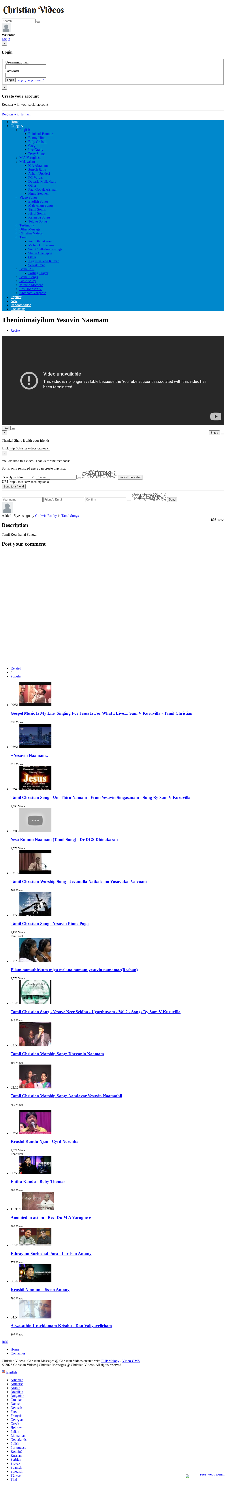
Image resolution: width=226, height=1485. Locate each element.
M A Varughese (30, 157)
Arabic (15, 1388)
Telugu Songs (37, 221)
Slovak (15, 1463)
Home (15, 122)
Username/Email (16, 62)
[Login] (6, 31)
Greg (31, 146)
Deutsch (16, 1408)
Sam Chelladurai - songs (45, 249)
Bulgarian (17, 1396)
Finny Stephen (38, 193)
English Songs (38, 201)
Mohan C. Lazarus (41, 245)
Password (12, 71)
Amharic (17, 1384)
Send (172, 499)
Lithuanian (18, 1435)
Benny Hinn (36, 138)
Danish (16, 1404)
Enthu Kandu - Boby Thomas (38, 1181)
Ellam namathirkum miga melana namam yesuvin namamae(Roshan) (74, 969)
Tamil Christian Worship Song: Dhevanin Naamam (57, 1053)
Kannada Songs (39, 217)
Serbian (16, 1459)
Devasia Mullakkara (42, 181)
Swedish (17, 1471)
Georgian (17, 1420)
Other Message (29, 229)
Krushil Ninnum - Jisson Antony (40, 1289)
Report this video (130, 477)
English (24, 130)
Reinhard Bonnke (40, 134)
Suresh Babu (37, 169)
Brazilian (17, 1392)
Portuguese (18, 1447)
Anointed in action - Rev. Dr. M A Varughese (51, 1217)
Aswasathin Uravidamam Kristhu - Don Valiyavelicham (61, 1325)
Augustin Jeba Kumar (43, 261)
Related (16, 668)
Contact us (18, 309)
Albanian (17, 1380)
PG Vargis (35, 177)
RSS (5, 1342)
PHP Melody (110, 1361)
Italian (15, 1431)
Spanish (16, 1467)
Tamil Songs (37, 209)
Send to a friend (14, 486)
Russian (16, 1455)
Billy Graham (37, 142)
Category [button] (17, 126)
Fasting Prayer (38, 273)
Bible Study (27, 281)
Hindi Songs (37, 213)
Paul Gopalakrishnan (42, 189)
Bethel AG (26, 269)
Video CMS (131, 1361)
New (14, 301)
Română (16, 1451)
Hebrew (16, 1427)
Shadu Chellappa (40, 253)
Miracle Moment (31, 285)
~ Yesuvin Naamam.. (29, 755)
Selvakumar (36, 265)
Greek (15, 1424)
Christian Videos (31, 233)
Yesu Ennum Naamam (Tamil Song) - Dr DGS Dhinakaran (64, 839)
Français (16, 1416)
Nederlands (18, 1439)
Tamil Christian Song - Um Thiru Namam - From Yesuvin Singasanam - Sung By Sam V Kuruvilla (100, 797)
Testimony (26, 225)
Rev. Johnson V (30, 289)
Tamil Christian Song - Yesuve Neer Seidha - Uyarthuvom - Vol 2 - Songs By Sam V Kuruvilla (96, 1011)
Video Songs (28, 197)
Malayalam (27, 161)
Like (6, 428)
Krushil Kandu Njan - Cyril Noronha (45, 1141)
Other (32, 185)
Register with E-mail (16, 114)
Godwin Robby (46, 516)
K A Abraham (38, 165)
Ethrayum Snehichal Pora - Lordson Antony (51, 1253)
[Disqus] (113, 606)
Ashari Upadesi (39, 173)
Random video (21, 305)
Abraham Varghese (32, 293)
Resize (15, 330)
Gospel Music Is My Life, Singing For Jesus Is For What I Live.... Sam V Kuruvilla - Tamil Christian (101, 713)
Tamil (23, 237)
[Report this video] (222, 433)
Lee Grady (35, 150)
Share (214, 432)
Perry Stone (36, 153)
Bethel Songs (28, 277)
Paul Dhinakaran (40, 241)
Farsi (14, 1412)
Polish (15, 1443)
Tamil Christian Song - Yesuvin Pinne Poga (50, 923)
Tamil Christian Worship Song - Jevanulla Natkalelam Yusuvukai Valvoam (79, 881)
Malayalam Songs (40, 205)
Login (6, 39)
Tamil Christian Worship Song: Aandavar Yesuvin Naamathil (66, 1096)
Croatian (17, 1400)
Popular (16, 297)
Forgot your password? (30, 80)
